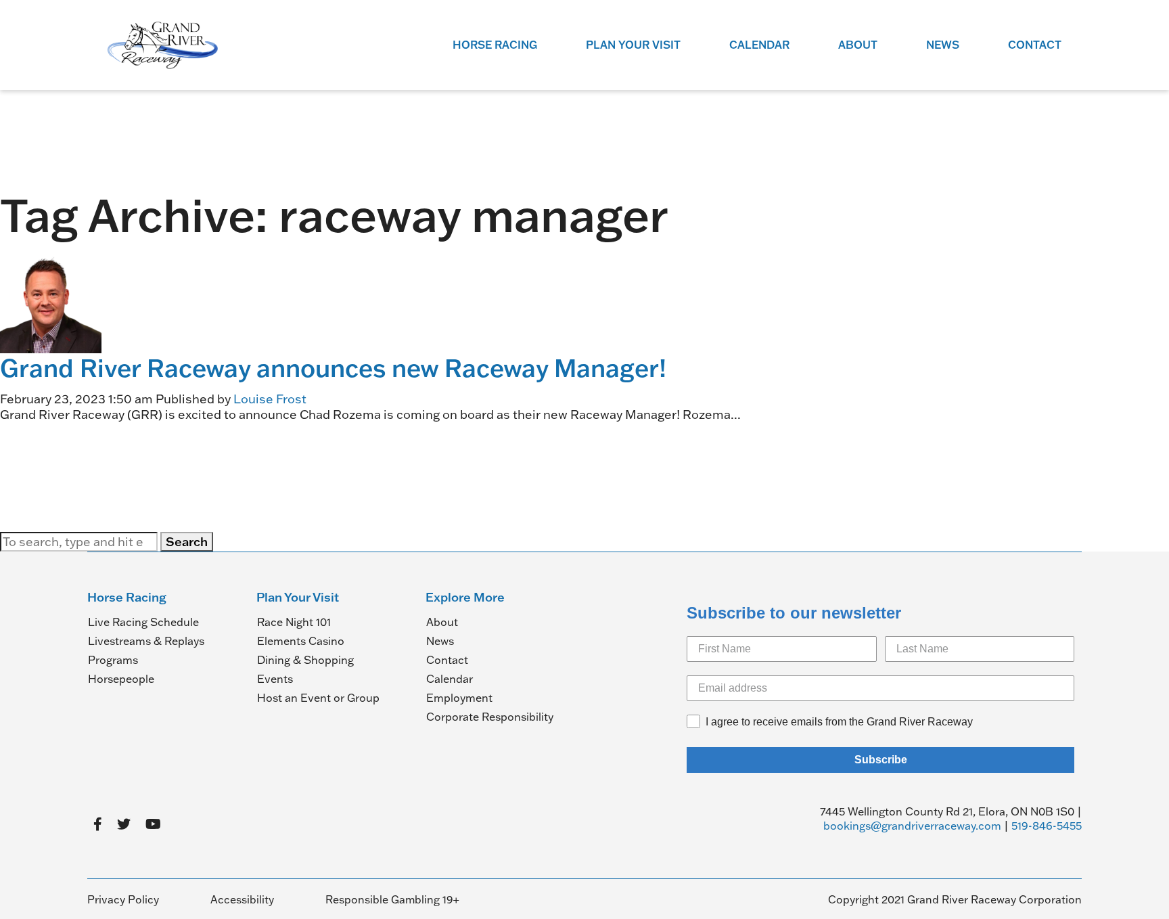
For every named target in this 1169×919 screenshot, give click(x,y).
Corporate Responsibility (489, 716)
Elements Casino (300, 641)
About (857, 44)
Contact (1034, 44)
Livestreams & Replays (146, 641)
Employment (459, 697)
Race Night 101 (294, 622)
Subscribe (880, 759)
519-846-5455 (1046, 825)
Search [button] (187, 541)
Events (275, 679)
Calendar (759, 44)
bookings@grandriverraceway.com (912, 825)
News (942, 44)
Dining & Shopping (305, 660)
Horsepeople (121, 679)
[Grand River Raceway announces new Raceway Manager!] (50, 301)
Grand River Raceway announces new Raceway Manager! (333, 367)
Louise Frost (269, 399)
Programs (113, 660)
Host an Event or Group (318, 697)
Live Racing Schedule (143, 622)
